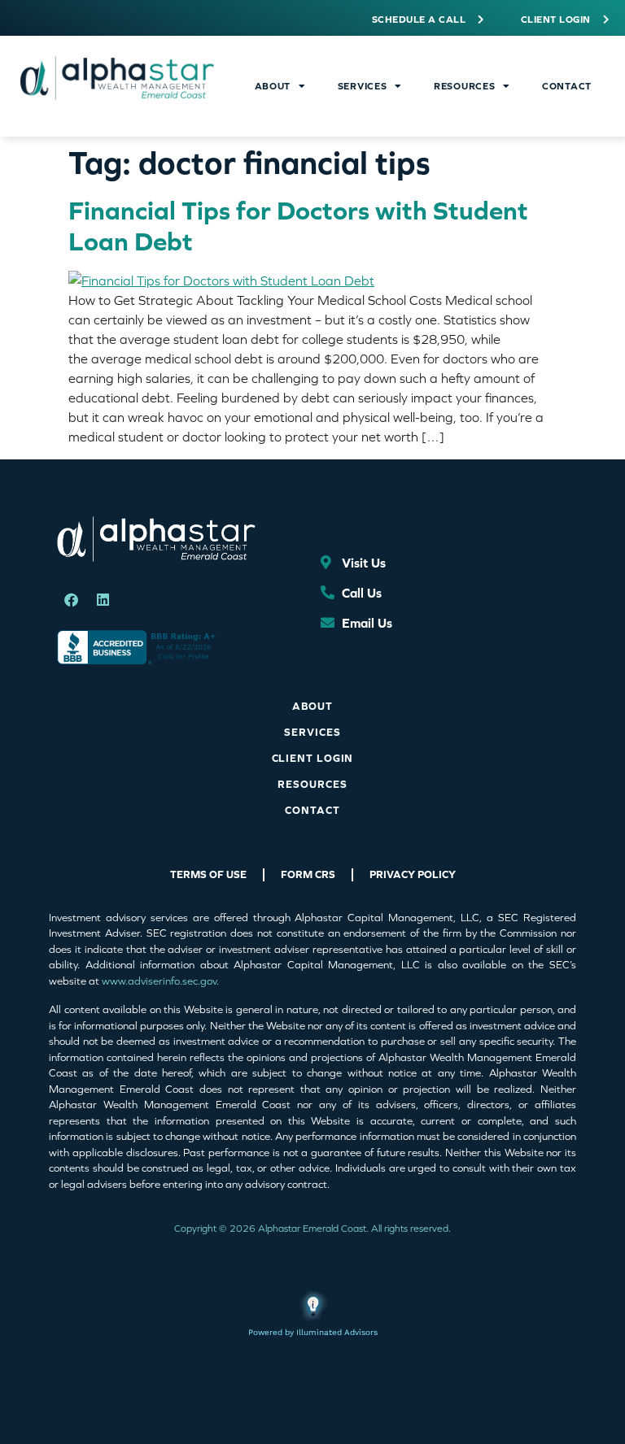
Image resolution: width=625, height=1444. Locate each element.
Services (362, 86)
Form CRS (308, 874)
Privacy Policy (412, 874)
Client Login (313, 758)
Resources (464, 86)
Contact (567, 86)
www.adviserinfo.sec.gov (159, 981)
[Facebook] (71, 600)
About (273, 86)
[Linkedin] (102, 600)
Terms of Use (208, 874)
